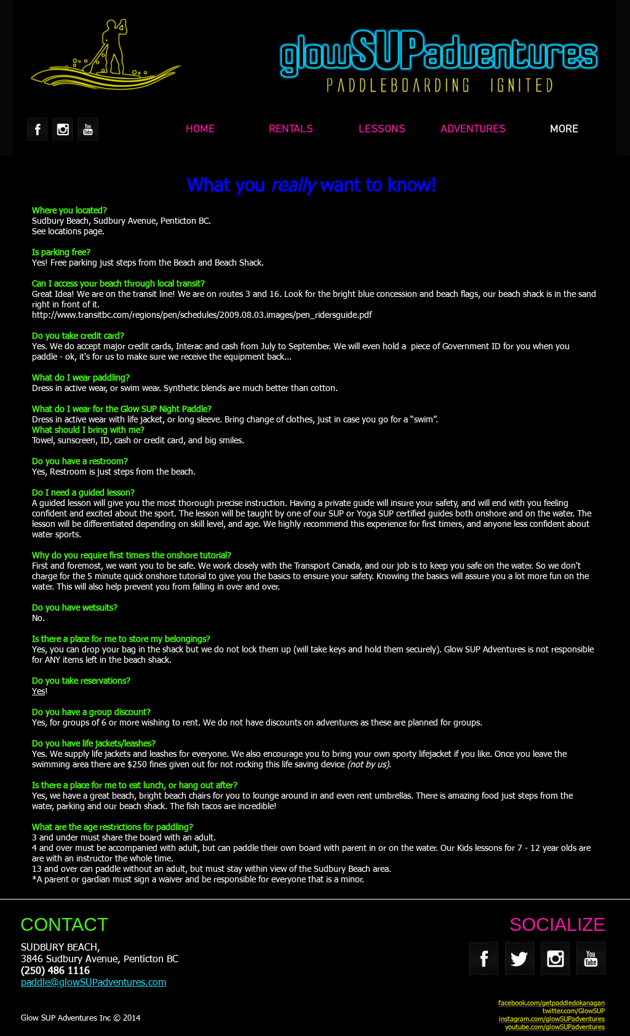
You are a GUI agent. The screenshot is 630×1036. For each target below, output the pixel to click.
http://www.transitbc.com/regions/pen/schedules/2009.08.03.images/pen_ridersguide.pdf (203, 315)
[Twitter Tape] (519, 958)
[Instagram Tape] (62, 129)
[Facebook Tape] (37, 129)
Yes (38, 691)
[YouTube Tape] (88, 129)
